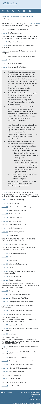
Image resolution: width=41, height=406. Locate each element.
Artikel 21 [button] (5, 253)
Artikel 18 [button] (5, 232)
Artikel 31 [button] (5, 298)
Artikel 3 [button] (4, 45)
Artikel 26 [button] (5, 271)
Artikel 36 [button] (5, 325)
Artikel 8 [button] (4, 67)
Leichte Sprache (35, 397)
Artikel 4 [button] (4, 51)
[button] (2, 11)
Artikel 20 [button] (5, 244)
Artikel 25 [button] (5, 267)
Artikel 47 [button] (5, 386)
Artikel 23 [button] (5, 260)
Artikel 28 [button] (5, 280)
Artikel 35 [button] (5, 314)
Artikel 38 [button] (5, 334)
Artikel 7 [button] (4, 63)
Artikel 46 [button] (5, 378)
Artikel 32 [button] (5, 301)
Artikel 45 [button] (5, 371)
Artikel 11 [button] (5, 203)
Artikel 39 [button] (5, 346)
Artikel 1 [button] (4, 33)
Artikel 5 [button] (4, 56)
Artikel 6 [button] (4, 60)
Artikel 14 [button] (5, 214)
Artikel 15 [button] (5, 217)
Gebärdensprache (34, 399)
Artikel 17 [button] (5, 228)
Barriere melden (35, 394)
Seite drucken (7, 392)
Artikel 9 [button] (4, 192)
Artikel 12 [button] (5, 207)
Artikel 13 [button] (5, 210)
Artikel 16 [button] (5, 221)
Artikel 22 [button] (5, 257)
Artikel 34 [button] (5, 310)
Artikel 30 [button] (5, 294)
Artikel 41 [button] (5, 357)
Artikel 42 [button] (5, 361)
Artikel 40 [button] (5, 352)
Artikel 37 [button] (5, 328)
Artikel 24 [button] (5, 264)
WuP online (10, 3)
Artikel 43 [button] (5, 364)
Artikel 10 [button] (5, 199)
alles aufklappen (35, 23)
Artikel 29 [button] (5, 291)
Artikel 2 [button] (4, 42)
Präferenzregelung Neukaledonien (22, 16)
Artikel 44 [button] (5, 368)
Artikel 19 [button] (5, 235)
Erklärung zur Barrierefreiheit (30, 392)
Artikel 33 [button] (5, 305)
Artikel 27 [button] (5, 276)
